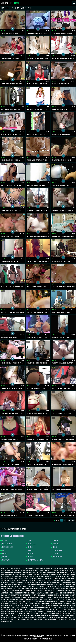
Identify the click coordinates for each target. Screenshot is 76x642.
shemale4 (9, 3)
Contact (26, 639)
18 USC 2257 (33, 639)
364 (73, 520)
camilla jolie (31, 544)
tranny (29, 550)
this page (72, 635)
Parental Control (47, 639)
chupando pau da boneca (35, 560)
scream (4, 540)
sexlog (55, 547)
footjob (55, 540)
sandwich (5, 553)
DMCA (39, 639)
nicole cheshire (7, 544)
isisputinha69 (57, 557)
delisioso (30, 557)
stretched (56, 544)
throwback (6, 560)
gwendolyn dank (7, 547)
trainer (55, 553)
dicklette (30, 553)
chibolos (30, 547)
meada (29, 540)
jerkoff (4, 557)
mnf (3, 550)
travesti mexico (58, 550)
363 (69, 520)
